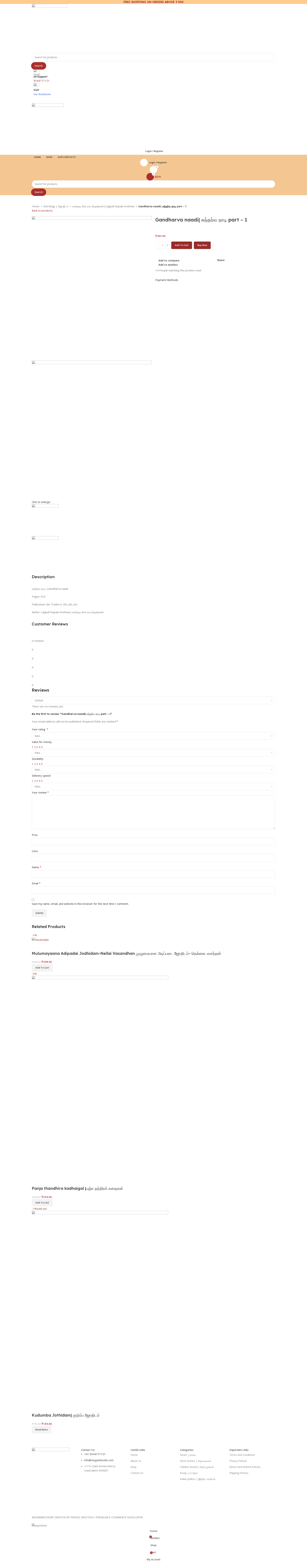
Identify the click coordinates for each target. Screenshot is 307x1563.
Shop (133, 1467)
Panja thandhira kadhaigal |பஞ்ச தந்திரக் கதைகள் (77, 1188)
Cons (35, 851)
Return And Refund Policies (244, 1467)
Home (35, 206)
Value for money (42, 742)
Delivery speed (41, 775)
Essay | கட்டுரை (189, 1473)
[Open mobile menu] (153, 99)
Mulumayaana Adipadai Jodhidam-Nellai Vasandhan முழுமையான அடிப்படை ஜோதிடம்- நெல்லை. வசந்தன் (126, 953)
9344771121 (42, 80)
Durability (37, 758)
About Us (136, 1461)
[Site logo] (49, 28)
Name (36, 867)
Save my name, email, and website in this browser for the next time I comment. (80, 903)
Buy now (202, 245)
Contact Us (137, 1473)
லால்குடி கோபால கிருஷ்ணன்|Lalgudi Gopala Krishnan (103, 206)
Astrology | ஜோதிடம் (56, 206)
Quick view (45, 946)
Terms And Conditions (242, 1455)
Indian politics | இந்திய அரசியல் (197, 1479)
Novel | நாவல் (188, 1455)
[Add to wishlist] (55, 946)
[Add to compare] (36, 946)
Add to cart (181, 245)
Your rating (40, 729)
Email (36, 883)
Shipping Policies (238, 1473)
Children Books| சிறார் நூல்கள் (197, 1467)
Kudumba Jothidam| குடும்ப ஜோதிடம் (65, 1415)
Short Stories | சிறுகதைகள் (195, 1461)
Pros (35, 835)
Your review (40, 792)
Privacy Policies (238, 1461)
